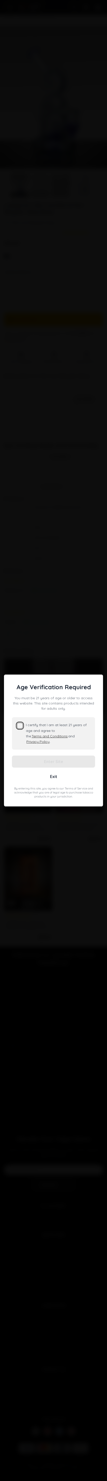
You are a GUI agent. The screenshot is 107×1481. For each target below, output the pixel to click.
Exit (53, 776)
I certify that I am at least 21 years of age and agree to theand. (56, 733)
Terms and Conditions (50, 736)
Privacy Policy (38, 741)
